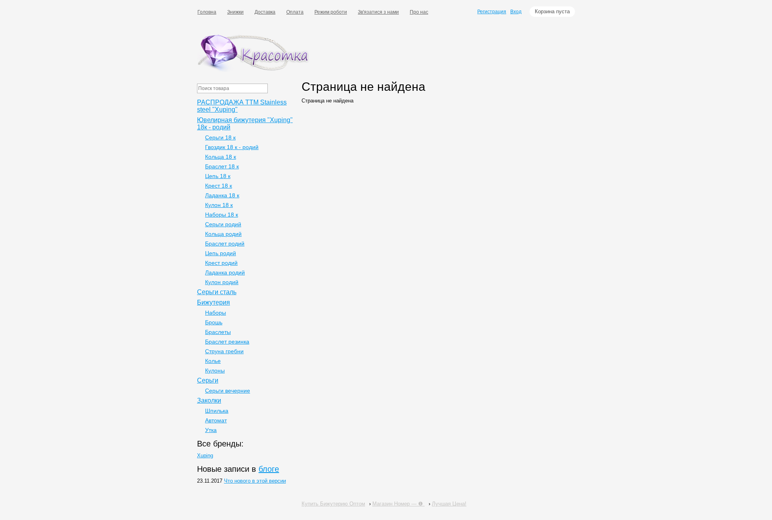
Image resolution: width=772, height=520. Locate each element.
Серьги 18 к (220, 137)
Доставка (265, 12)
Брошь (213, 322)
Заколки (209, 400)
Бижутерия (213, 302)
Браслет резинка (227, 341)
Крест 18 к (218, 185)
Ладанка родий (225, 272)
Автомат (216, 420)
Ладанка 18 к (222, 195)
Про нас (419, 12)
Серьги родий (223, 224)
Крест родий (221, 263)
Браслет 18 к (222, 166)
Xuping (205, 455)
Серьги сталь (216, 292)
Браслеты (218, 332)
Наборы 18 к (221, 214)
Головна (206, 12)
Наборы (215, 312)
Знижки (235, 12)
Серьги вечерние (227, 390)
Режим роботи (330, 12)
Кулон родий (221, 282)
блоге (269, 469)
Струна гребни (224, 351)
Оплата (295, 12)
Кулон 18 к (219, 205)
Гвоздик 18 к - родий (232, 147)
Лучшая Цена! (449, 504)
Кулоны (215, 370)
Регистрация (491, 11)
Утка (211, 430)
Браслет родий (224, 243)
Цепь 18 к (217, 176)
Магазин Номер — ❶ (398, 504)
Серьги (207, 380)
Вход (516, 11)
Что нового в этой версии (255, 481)
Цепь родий (220, 253)
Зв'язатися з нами (378, 12)
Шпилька (216, 410)
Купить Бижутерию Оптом (333, 504)
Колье (213, 361)
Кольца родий (223, 234)
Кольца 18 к (220, 157)
